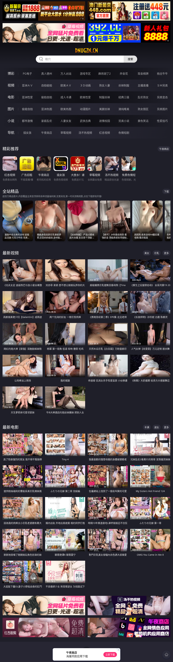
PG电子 (27, 73)
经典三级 (123, 97)
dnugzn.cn (86, 50)
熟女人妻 (104, 85)
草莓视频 (65, 133)
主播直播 (143, 85)
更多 (166, 253)
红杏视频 (104, 133)
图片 (11, 109)
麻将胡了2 (104, 73)
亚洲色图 (46, 109)
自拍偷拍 (46, 85)
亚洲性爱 (27, 97)
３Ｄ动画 (85, 85)
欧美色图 (65, 109)
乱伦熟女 (143, 97)
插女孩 (27, 133)
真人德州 (46, 73)
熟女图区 (143, 109)
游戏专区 (85, 73)
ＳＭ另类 (162, 85)
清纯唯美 (123, 109)
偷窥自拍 (27, 109)
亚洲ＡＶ (27, 85)
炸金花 (124, 73)
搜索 (130, 59)
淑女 (156, 427)
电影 (11, 97)
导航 (11, 132)
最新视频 (11, 253)
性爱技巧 (162, 121)
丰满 (146, 427)
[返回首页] (166, 655)
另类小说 (123, 121)
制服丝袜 (104, 97)
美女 (146, 253)
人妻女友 (65, 121)
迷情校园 (104, 121)
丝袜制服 (123, 85)
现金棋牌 (143, 73)
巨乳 (156, 253)
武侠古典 (85, 121)
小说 (11, 121)
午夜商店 (46, 133)
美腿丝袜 (104, 109)
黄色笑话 (143, 121)
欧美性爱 (85, 97)
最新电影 (11, 427)
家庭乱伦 (46, 121)
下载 (166, 191)
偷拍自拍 (46, 97)
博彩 (11, 73)
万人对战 (65, 73)
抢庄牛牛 (162, 73)
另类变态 (162, 97)
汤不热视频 (85, 133)
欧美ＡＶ (65, 85)
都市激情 (27, 121)
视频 (11, 85)
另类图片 (162, 109)
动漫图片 (85, 109)
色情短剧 (123, 133)
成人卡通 (65, 97)
